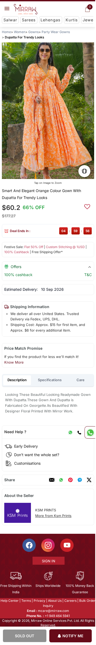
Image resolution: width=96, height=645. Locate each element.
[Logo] (25, 9)
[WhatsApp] (70, 432)
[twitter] (89, 480)
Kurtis (72, 20)
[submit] (87, 206)
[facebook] (79, 480)
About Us (54, 601)
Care (81, 380)
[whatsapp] (61, 480)
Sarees (29, 20)
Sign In (48, 561)
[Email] (51, 480)
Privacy (39, 601)
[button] (39, 173)
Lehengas (51, 20)
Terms (26, 601)
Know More (14, 362)
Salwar (10, 20)
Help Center (9, 601)
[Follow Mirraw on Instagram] (47, 545)
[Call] (79, 432)
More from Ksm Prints (53, 515)
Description (17, 380)
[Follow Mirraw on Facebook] (28, 545)
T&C (88, 274)
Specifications (50, 380)
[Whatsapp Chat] (90, 432)
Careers (70, 601)
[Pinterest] (70, 480)
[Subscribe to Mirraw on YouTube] (66, 545)
